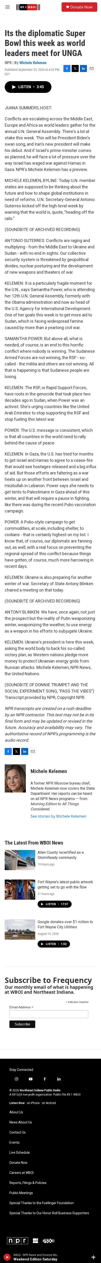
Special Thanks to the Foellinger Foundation (41, 1203)
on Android (49, 1103)
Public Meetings (21, 1193)
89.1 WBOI (74, 1094)
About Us (16, 1112)
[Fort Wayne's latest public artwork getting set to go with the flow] (20, 890)
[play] (7, 1257)
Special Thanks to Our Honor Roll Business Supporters (49, 1213)
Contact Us (17, 1132)
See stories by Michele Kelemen (58, 816)
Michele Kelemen (33, 62)
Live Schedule (19, 1152)
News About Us (20, 1122)
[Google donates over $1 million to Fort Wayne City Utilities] (20, 929)
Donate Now (81, 7)
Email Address (21, 1007)
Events (14, 1142)
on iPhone (33, 1103)
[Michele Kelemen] (15, 778)
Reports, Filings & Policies (28, 1183)
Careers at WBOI (21, 1173)
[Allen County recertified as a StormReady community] (20, 860)
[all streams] (95, 1257)
